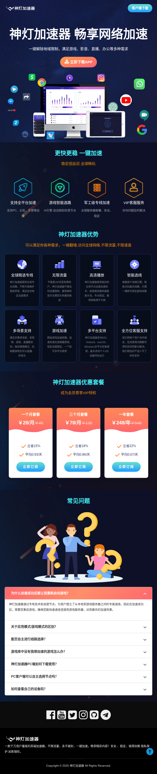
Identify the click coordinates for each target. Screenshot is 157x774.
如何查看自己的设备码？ (29, 689)
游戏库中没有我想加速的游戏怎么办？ (39, 651)
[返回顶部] (150, 751)
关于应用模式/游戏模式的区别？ (34, 626)
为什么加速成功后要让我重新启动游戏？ (40, 593)
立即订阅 (30, 466)
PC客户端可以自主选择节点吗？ (34, 676)
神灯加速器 (77, 765)
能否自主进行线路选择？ (29, 639)
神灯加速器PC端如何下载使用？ (34, 664)
